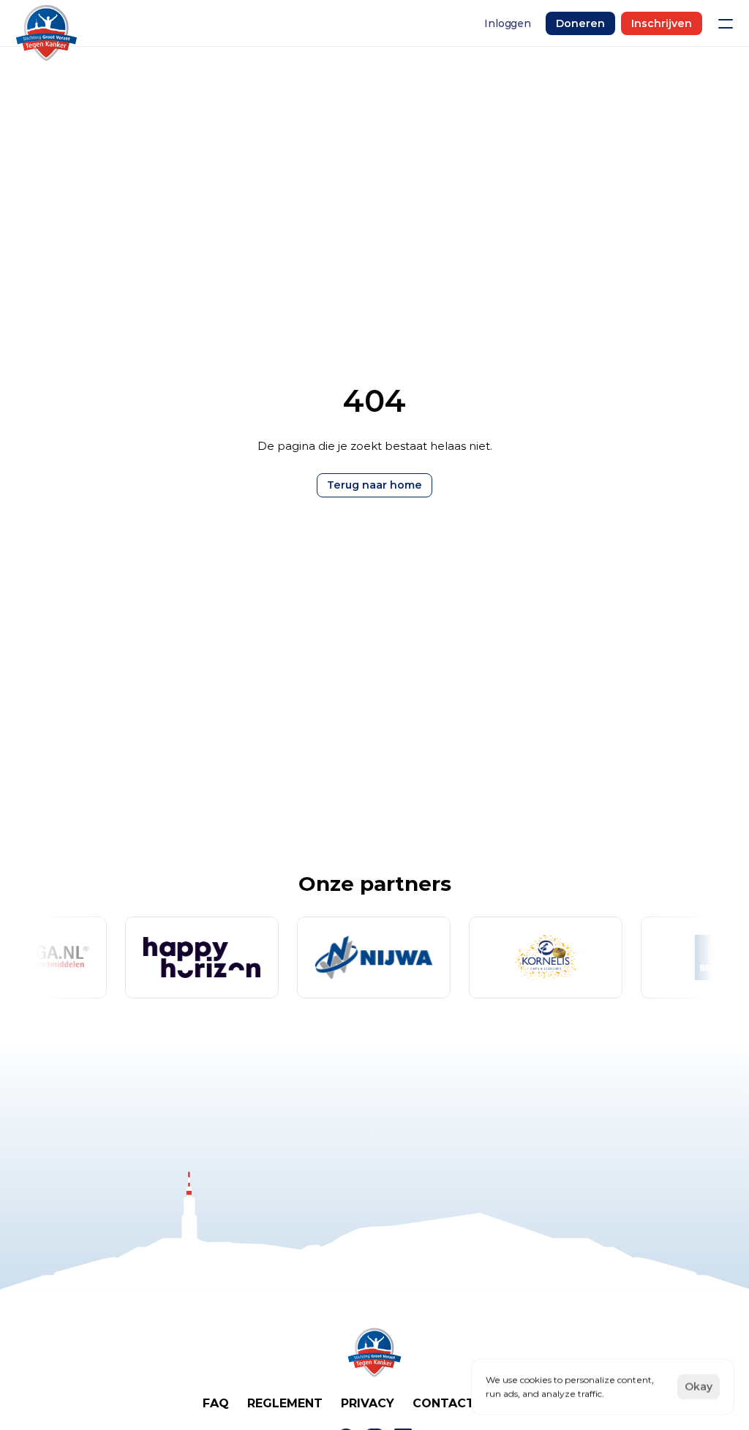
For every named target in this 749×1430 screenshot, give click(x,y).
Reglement (285, 1403)
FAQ (216, 1403)
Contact (444, 1403)
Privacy (367, 1403)
